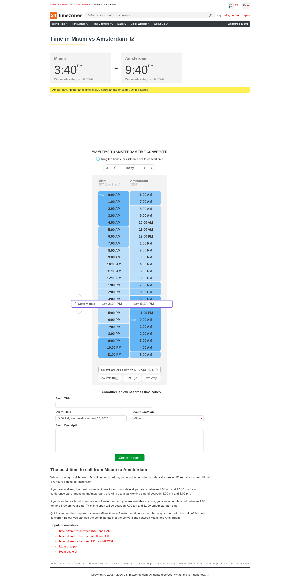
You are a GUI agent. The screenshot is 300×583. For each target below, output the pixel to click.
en (245, 5)
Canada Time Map (165, 563)
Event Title (63, 398)
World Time (58, 23)
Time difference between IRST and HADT (85, 531)
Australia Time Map (122, 563)
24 (236, 5)
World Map (212, 563)
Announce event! (238, 23)
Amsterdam (139, 181)
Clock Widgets (139, 23)
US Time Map (144, 563)
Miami (102, 181)
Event (150, 378)
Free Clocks (227, 563)
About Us (159, 23)
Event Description (68, 425)
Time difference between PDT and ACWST (86, 541)
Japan (246, 15)
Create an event (129, 457)
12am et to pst (68, 546)
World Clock (57, 563)
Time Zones (79, 23)
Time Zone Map (76, 563)
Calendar (108, 378)
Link (129, 378)
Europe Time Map (98, 563)
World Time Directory (190, 563)
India (226, 15)
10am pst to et (68, 551)
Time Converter (101, 23)
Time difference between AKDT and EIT (84, 536)
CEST (134, 184)
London (235, 15)
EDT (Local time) (109, 184)
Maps (120, 23)
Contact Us (243, 563)
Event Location (143, 411)
